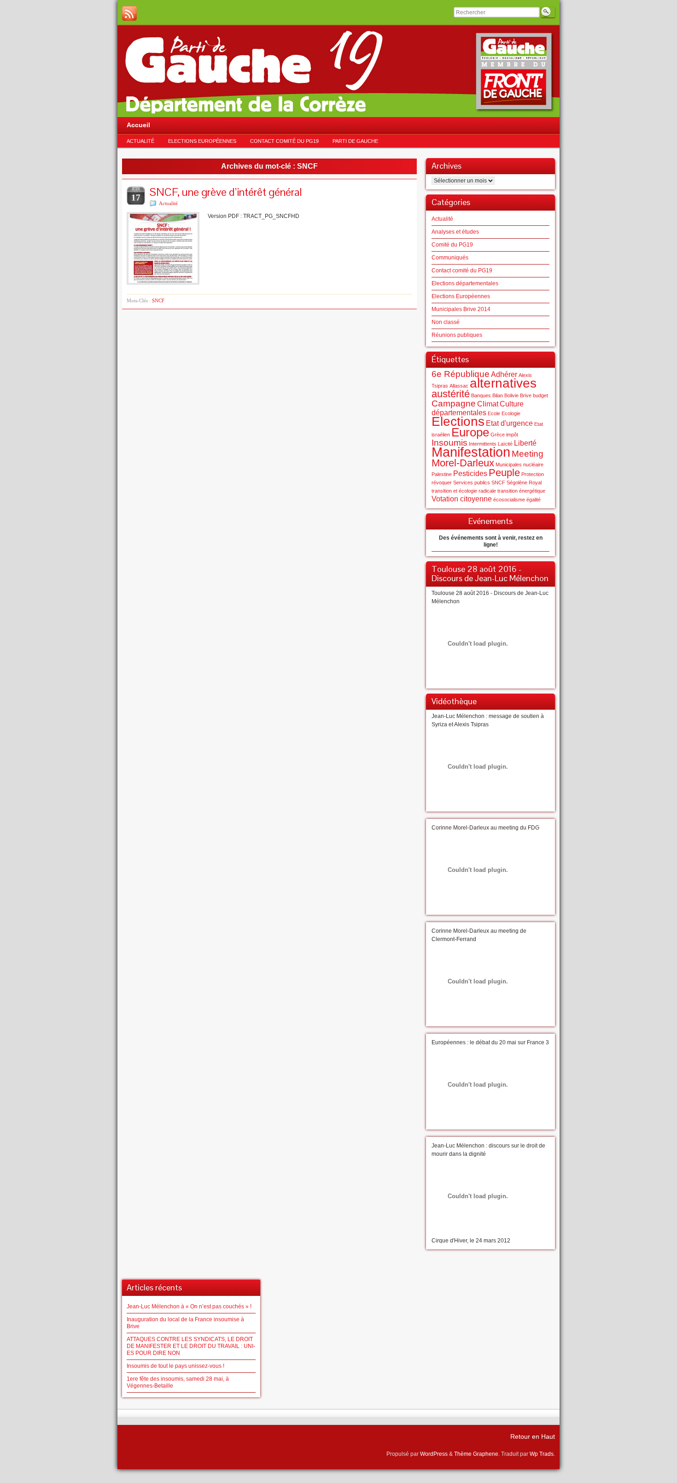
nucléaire (533, 464)
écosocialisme (509, 499)
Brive (525, 395)
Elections (458, 421)
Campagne (454, 403)
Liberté (525, 443)
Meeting (527, 454)
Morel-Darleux (463, 463)
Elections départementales (465, 283)
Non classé (446, 322)
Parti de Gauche (355, 141)
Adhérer (504, 374)
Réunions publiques (457, 335)
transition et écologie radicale (464, 491)
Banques (481, 395)
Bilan (497, 395)
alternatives (503, 383)
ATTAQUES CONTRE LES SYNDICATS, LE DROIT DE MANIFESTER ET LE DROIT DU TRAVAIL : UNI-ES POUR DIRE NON (191, 1346)
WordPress (434, 1454)
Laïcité (505, 444)
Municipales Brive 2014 (461, 309)
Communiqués (450, 257)
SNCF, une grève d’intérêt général (226, 192)
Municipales (509, 464)
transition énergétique (521, 491)
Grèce (497, 434)
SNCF (158, 300)
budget (540, 395)
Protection (532, 474)
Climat (487, 404)
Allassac (458, 385)
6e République (461, 374)
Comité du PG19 (452, 244)
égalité (533, 499)
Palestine (442, 474)
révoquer (442, 482)
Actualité (140, 141)
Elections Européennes (202, 141)
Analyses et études (455, 232)
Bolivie (511, 395)
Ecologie (511, 413)
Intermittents (482, 444)
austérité (451, 394)
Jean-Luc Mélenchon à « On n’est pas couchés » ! (189, 1306)
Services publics (471, 482)
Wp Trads (542, 1454)
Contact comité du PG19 (284, 141)
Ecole (494, 413)
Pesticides (470, 473)
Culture (512, 404)
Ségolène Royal (524, 482)
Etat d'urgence (509, 423)
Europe (470, 432)
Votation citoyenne (462, 499)
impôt (512, 434)
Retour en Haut (532, 1436)
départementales (459, 413)
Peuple (504, 472)
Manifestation (471, 451)
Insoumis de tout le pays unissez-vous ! (175, 1366)
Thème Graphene (476, 1454)
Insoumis (449, 442)
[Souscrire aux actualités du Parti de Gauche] (129, 13)
